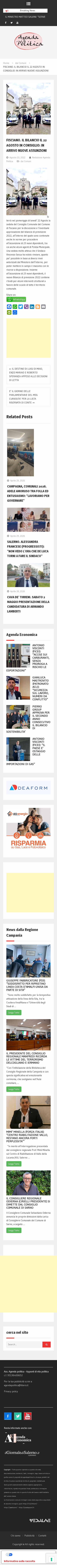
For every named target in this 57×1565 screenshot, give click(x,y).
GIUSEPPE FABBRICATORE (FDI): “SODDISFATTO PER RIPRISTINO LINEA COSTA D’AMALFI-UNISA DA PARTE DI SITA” (27, 985)
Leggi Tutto (13, 1012)
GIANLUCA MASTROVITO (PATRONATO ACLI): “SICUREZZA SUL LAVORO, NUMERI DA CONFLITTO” (40, 688)
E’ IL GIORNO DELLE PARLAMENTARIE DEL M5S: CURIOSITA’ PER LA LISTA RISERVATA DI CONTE (23, 397)
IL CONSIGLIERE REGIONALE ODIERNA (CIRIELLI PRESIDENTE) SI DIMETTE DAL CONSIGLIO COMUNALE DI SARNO (28, 1203)
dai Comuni (26, 161)
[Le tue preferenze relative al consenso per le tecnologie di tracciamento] (51, 1559)
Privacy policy (11, 1391)
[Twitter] (11, 22)
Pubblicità (29, 1535)
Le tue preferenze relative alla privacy (31, 1554)
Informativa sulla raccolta (19, 1561)
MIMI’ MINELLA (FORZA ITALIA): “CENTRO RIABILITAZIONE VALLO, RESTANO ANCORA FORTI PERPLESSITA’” (27, 1136)
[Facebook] (5, 22)
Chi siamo (15, 1535)
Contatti (42, 1535)
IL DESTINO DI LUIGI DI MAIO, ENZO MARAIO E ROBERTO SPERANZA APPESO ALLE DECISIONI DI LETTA (28, 374)
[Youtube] (17, 22)
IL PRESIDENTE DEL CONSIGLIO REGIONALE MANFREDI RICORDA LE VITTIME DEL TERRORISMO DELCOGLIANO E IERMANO (26, 1058)
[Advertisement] (28, 338)
